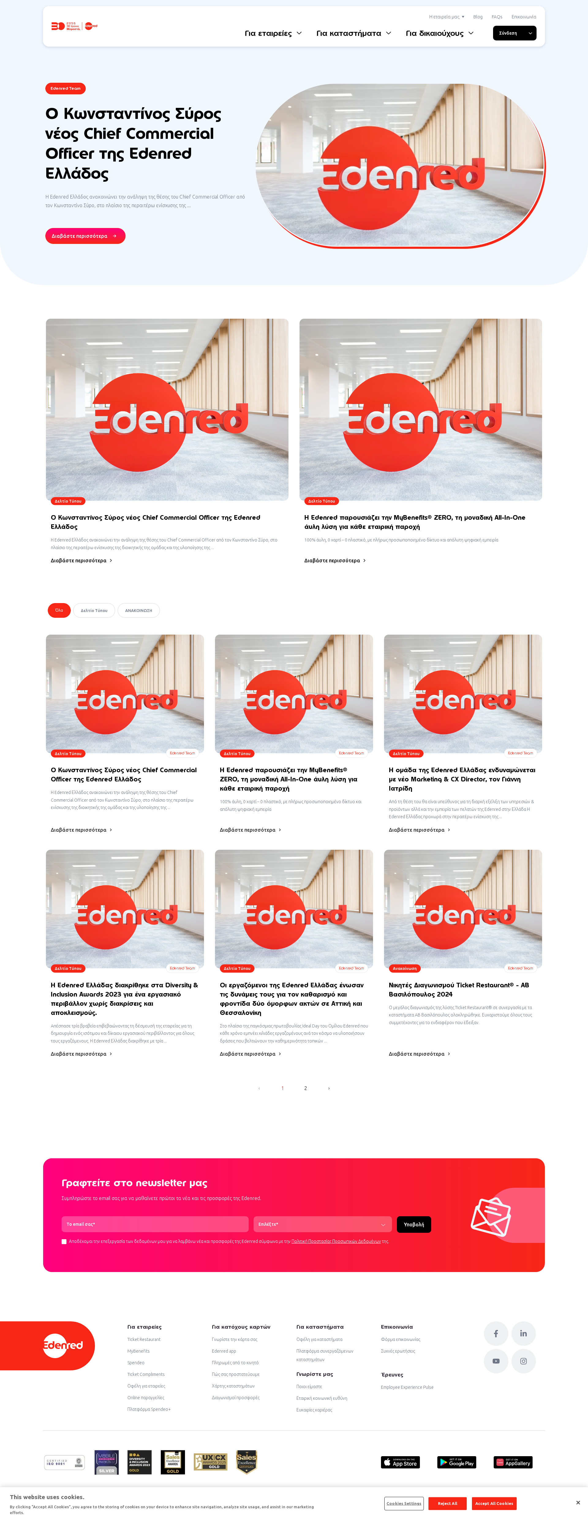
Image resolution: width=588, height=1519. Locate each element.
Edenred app (224, 1351)
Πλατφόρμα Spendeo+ (149, 1409)
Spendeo (136, 1362)
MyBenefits (138, 1351)
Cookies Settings (403, 1503)
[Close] (578, 1503)
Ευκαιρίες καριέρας (314, 1409)
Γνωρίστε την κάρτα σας (234, 1339)
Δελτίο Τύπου (94, 610)
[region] (294, 1503)
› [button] (329, 1088)
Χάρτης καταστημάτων (233, 1386)
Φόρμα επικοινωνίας (400, 1339)
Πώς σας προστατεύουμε (236, 1374)
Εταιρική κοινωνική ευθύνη (321, 1398)
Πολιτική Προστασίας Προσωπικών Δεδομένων (336, 1241)
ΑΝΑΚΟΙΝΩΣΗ (138, 610)
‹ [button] (259, 1088)
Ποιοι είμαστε (309, 1386)
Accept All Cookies (494, 1503)
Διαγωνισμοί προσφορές (235, 1397)
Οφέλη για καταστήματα (319, 1339)
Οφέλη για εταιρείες (146, 1386)
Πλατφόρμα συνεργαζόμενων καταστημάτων (324, 1355)
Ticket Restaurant (143, 1339)
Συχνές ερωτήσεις (398, 1351)
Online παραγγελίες (145, 1397)
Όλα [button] (59, 610)
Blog (478, 16)
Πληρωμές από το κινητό (235, 1362)
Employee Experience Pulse (407, 1387)
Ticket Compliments (146, 1374)
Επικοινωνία (524, 16)
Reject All (447, 1503)
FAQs (497, 16)
